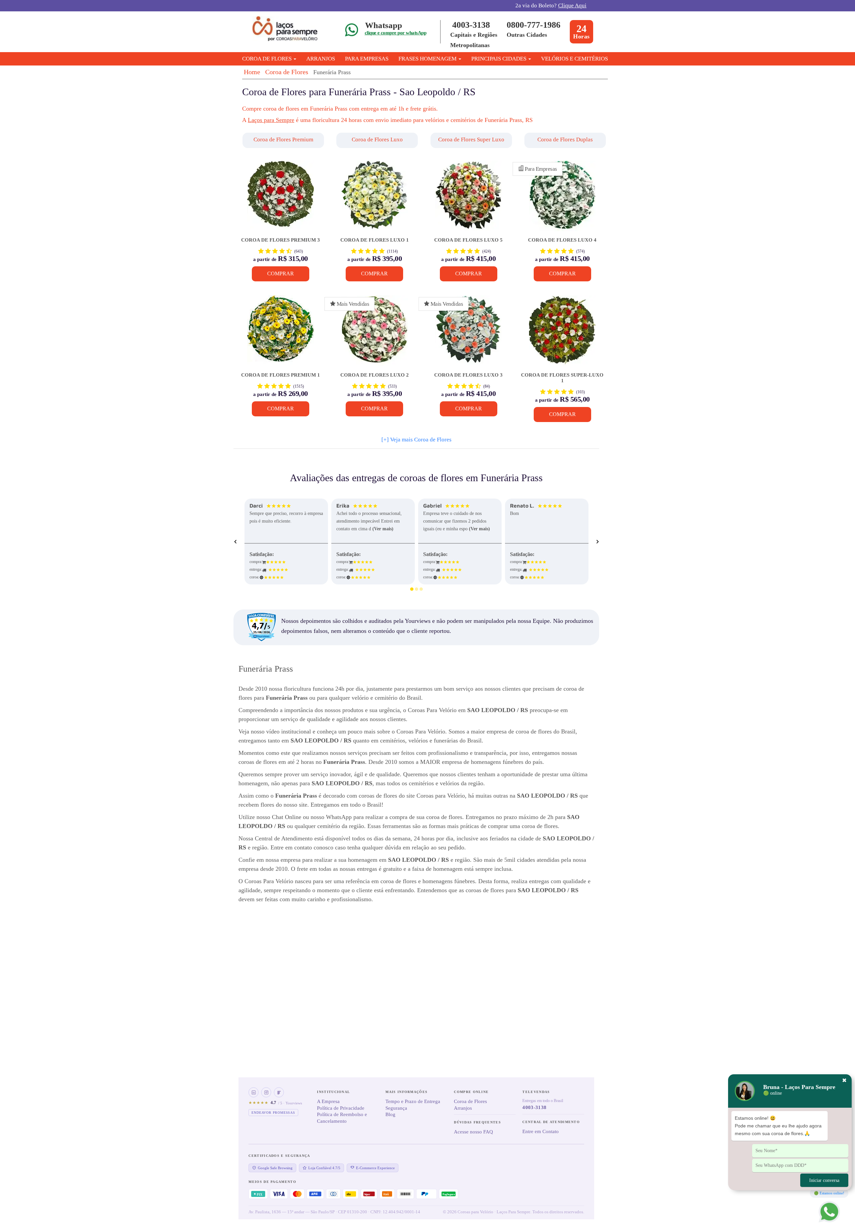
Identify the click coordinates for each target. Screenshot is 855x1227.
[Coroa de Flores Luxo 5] (468, 199)
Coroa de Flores (286, 72)
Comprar (280, 273)
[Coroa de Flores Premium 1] (280, 334)
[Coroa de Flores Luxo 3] (468, 334)
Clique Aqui (572, 5)
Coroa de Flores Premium (283, 139)
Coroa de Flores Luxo (377, 139)
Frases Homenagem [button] (428, 58)
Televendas (536, 1092)
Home (252, 72)
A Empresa (328, 1101)
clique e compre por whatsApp (395, 32)
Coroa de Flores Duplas (565, 139)
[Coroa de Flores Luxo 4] (562, 199)
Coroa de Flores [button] (267, 58)
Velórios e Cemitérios (574, 58)
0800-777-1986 (533, 25)
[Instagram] (266, 1092)
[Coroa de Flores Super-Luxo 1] (562, 334)
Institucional (333, 1092)
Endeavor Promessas (273, 1112)
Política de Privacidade (340, 1108)
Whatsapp (383, 25)
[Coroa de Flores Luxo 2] (374, 334)
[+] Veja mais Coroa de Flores (416, 439)
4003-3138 (471, 25)
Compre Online (471, 1092)
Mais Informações (406, 1092)
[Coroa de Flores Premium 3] (280, 199)
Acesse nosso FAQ (473, 1131)
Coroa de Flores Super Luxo (471, 139)
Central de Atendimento (551, 1122)
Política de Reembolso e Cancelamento (342, 1118)
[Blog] (279, 1092)
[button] (284, 140)
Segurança (396, 1108)
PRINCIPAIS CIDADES (499, 58)
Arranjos (320, 58)
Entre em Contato (540, 1131)
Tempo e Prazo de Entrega (412, 1101)
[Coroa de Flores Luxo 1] (374, 199)
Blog (390, 1114)
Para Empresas (366, 58)
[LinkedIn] (253, 1092)
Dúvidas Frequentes (477, 1122)
